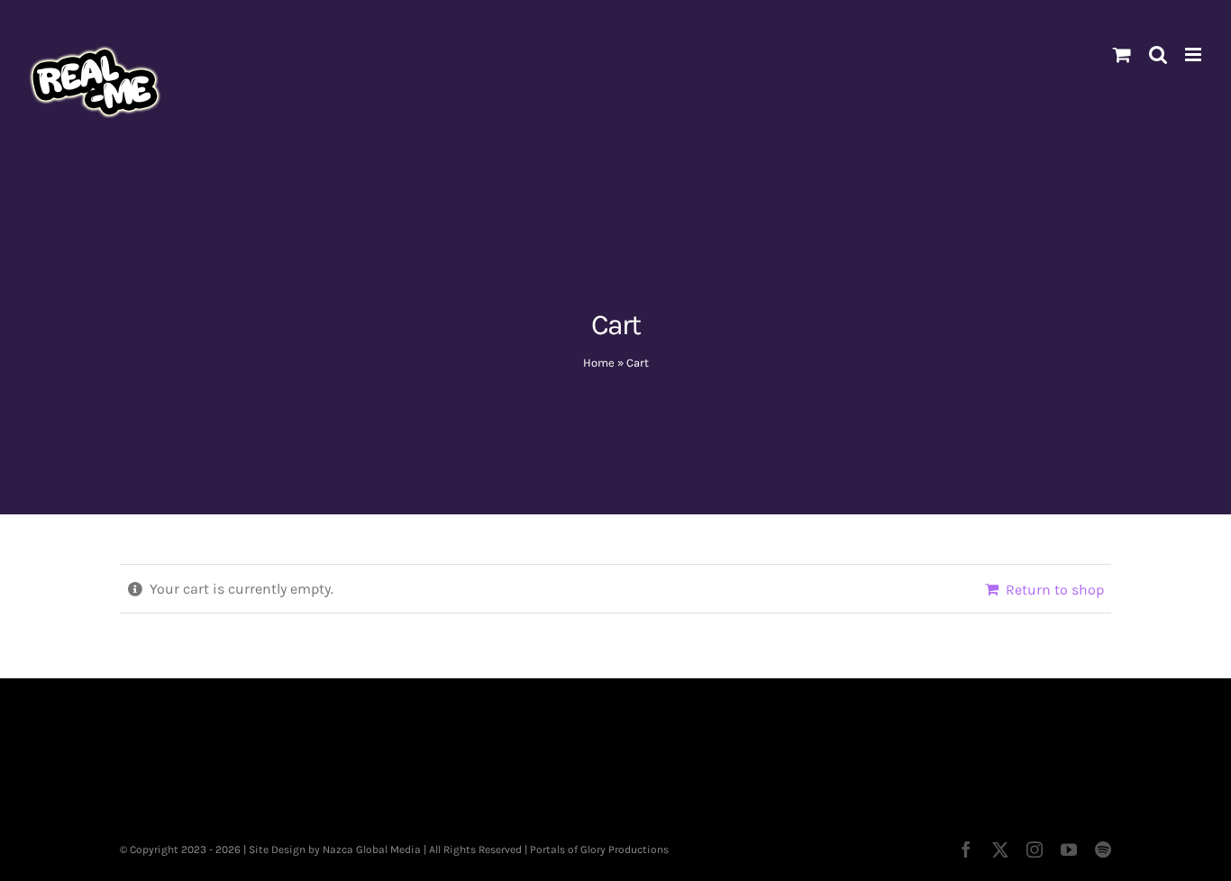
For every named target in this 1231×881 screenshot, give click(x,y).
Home (599, 362)
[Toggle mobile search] (1158, 54)
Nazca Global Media (372, 849)
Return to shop (1055, 589)
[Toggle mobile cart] (1122, 54)
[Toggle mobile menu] (1194, 54)
